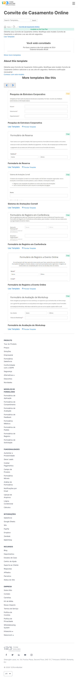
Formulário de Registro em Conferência (27, 244)
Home (9, 27)
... (16, 27)
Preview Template (30, 127)
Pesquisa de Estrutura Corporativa (25, 123)
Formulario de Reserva (19, 163)
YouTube (25, 654)
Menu (73, 3)
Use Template (9, 37)
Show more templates (12, 55)
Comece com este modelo (14, 74)
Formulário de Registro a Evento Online (27, 285)
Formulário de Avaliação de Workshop (26, 325)
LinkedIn (18, 654)
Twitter (12, 654)
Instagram (31, 654)
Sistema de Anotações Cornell (23, 204)
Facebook (6, 654)
